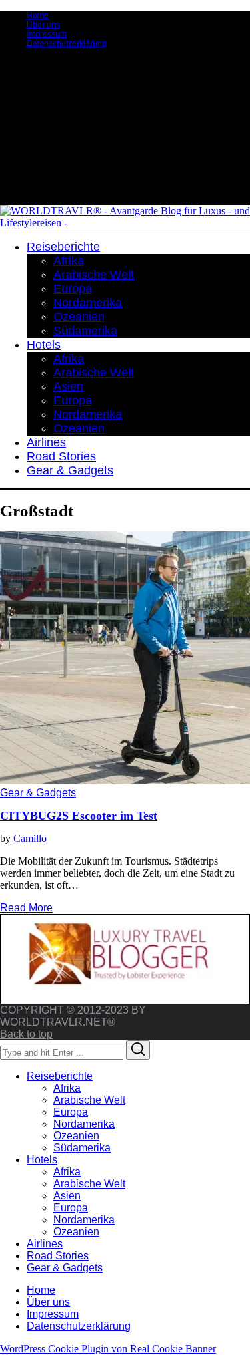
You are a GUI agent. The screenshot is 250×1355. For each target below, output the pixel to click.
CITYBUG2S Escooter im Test (78, 815)
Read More (26, 907)
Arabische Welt (89, 1100)
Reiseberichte (60, 1076)
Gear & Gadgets (38, 792)
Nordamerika (84, 1123)
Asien (67, 1195)
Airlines (45, 1243)
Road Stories (58, 1255)
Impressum (47, 34)
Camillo (30, 838)
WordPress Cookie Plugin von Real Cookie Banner (108, 1348)
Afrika (67, 1088)
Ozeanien (76, 1135)
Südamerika (82, 1147)
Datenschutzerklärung (67, 43)
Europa (70, 1112)
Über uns (43, 24)
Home (38, 15)
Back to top (26, 1034)
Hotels (42, 1159)
